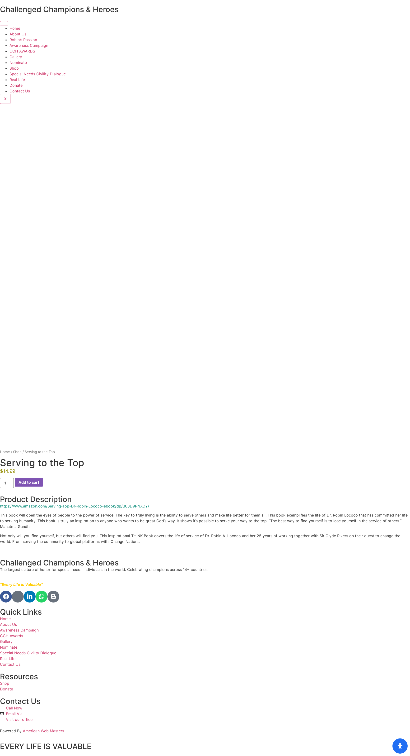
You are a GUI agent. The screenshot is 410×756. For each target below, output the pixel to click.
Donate (16, 85)
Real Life (17, 79)
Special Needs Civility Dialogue (37, 74)
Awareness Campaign (28, 45)
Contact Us (19, 91)
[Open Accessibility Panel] (400, 746)
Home (14, 28)
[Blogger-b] (53, 597)
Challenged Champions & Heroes (59, 9)
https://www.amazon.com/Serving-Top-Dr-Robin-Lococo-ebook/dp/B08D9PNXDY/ (74, 506)
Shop (14, 68)
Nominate (18, 62)
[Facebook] (6, 597)
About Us (17, 34)
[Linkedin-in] (30, 597)
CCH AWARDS (22, 51)
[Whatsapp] (41, 597)
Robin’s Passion (23, 39)
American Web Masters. (44, 730)
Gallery (15, 56)
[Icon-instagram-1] (18, 597)
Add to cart (29, 482)
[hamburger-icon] (4, 23)
